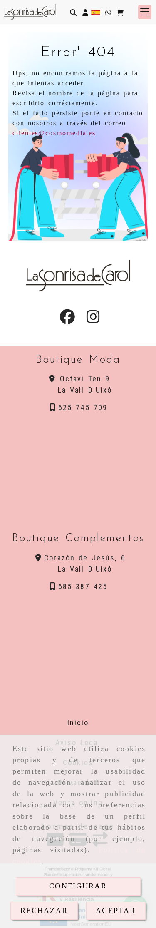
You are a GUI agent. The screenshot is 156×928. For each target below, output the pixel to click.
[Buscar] (73, 12)
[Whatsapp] (108, 12)
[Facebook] (67, 319)
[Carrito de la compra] (120, 12)
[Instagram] (93, 319)
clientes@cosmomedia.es (54, 133)
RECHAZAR (44, 910)
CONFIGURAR (78, 886)
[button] (85, 12)
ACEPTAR (116, 910)
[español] (95, 12)
